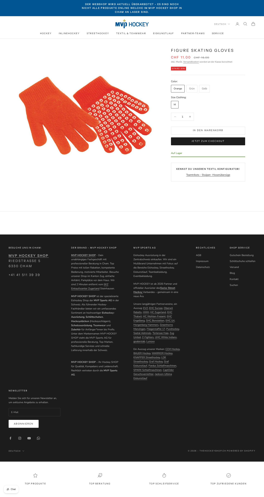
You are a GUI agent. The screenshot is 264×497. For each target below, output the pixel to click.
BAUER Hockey (141, 353)
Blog (232, 273)
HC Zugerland (158, 312)
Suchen (234, 285)
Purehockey (172, 329)
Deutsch (220, 24)
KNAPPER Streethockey (146, 357)
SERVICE (218, 33)
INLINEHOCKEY (69, 33)
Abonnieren (23, 423)
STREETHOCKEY (98, 33)
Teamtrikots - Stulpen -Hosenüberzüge (208, 174)
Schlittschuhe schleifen (242, 261)
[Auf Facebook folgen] (10, 438)
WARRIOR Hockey (162, 353)
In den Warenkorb (208, 130)
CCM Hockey (172, 349)
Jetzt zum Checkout (208, 141)
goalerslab (139, 341)
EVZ (145, 308)
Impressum (202, 261)
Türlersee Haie (160, 333)
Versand (234, 267)
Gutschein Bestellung (242, 255)
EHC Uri (170, 320)
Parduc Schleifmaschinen (162, 365)
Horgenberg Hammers (146, 325)
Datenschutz (203, 267)
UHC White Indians (166, 337)
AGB (198, 255)
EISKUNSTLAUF (163, 33)
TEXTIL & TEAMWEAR (131, 33)
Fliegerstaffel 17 (156, 329)
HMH (146, 312)
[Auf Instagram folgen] (20, 438)
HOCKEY (46, 33)
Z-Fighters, (148, 337)
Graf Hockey (156, 361)
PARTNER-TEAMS (193, 33)
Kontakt (234, 279)
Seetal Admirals (142, 333)
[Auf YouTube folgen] (29, 438)
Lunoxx (150, 341)
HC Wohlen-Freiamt (154, 316)
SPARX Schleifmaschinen (147, 370)
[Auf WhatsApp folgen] (38, 438)
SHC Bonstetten (155, 320)
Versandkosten (191, 61)
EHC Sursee (156, 308)
